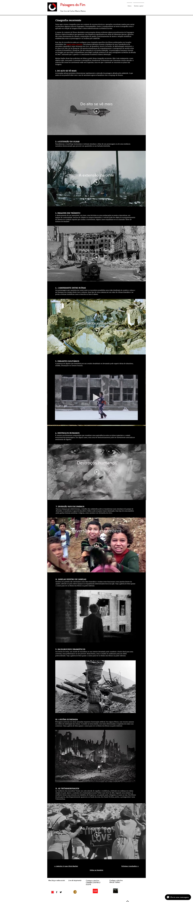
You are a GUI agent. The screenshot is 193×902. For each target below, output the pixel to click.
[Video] (75, 892)
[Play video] (96, 471)
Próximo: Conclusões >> (130, 866)
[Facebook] (56, 892)
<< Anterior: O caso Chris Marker (66, 866)
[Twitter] (61, 892)
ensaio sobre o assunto (74, 44)
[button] (95, 616)
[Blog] (52, 892)
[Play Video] (96, 111)
